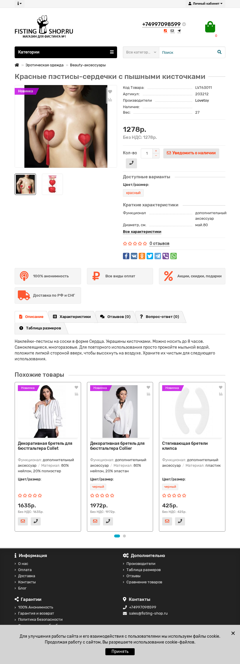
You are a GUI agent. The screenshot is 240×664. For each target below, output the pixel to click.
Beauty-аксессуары (88, 65)
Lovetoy (202, 100)
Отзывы (133, 576)
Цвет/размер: (136, 184)
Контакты (27, 582)
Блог (22, 588)
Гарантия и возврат (36, 613)
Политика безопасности (40, 619)
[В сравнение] (110, 100)
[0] (210, 27)
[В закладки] (110, 91)
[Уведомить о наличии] (23, 521)
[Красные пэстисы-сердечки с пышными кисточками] (66, 126)
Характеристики (75, 316)
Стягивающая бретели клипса (185, 446)
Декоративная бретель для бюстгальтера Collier (117, 446)
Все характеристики (142, 231)
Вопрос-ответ (162, 316)
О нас (23, 563)
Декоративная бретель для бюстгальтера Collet (45, 446)
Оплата (25, 570)
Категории (29, 52)
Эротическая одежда (44, 65)
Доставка (26, 576)
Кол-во (130, 153)
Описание (34, 316)
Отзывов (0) (119, 316)
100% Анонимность (35, 607)
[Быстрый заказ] (131, 163)
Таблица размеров (43, 328)
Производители (140, 563)
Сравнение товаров (144, 582)
